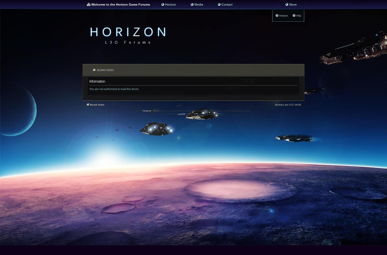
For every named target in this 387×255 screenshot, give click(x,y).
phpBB (181, 114)
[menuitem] (168, 4)
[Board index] (126, 34)
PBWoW (147, 111)
